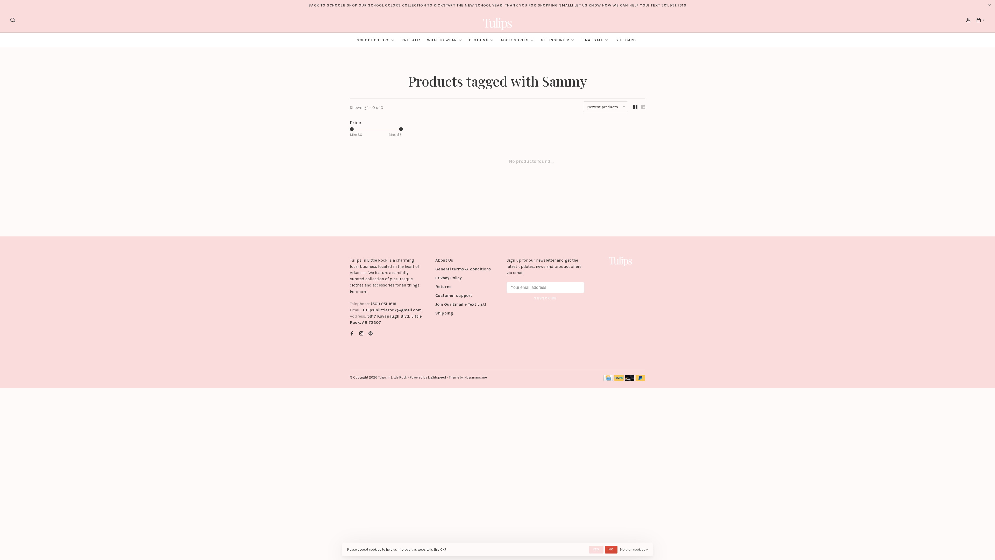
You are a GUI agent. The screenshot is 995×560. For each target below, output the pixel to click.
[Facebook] (352, 333)
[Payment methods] (608, 379)
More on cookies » (634, 549)
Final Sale (593, 40)
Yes (596, 549)
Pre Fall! (411, 40)
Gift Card (625, 40)
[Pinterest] (370, 333)
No (611, 549)
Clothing (479, 40)
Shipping (444, 313)
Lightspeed (437, 377)
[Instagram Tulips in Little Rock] (361, 333)
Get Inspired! (555, 40)
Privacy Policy (448, 277)
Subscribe (545, 298)
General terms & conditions (463, 269)
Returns (443, 286)
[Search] (13, 21)
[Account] (969, 21)
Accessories (515, 40)
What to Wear (442, 40)
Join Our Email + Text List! (460, 304)
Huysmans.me (475, 377)
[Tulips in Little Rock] (620, 261)
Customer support (453, 295)
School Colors (373, 40)
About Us (444, 260)
